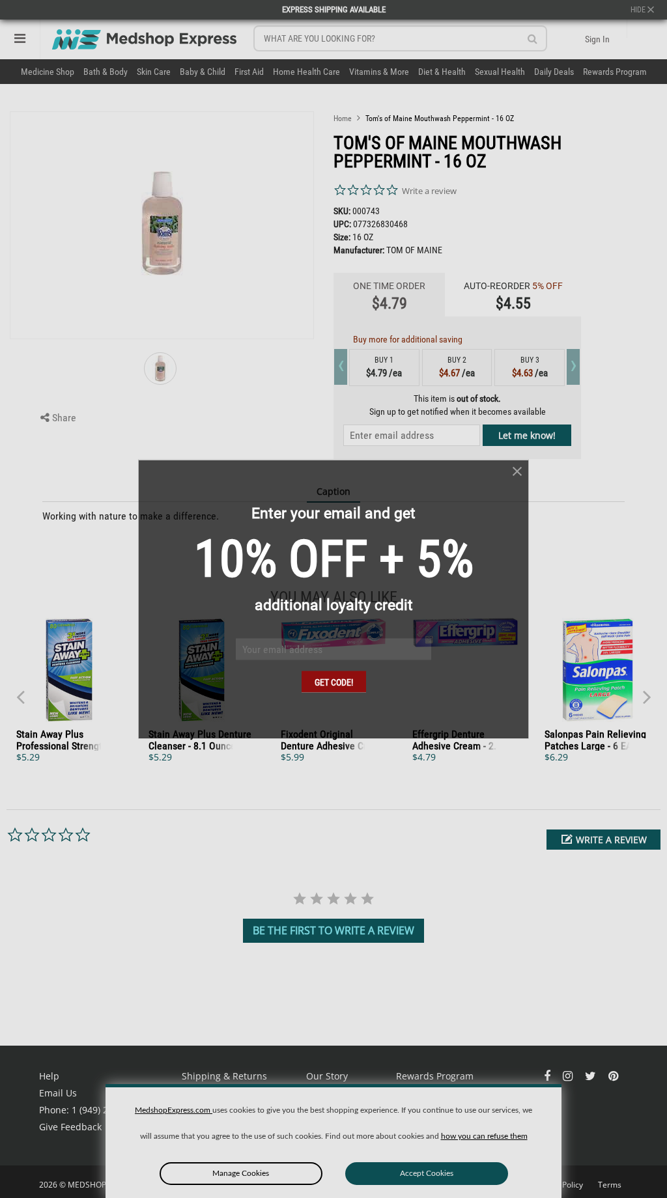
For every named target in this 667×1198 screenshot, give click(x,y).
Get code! (334, 682)
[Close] (517, 472)
